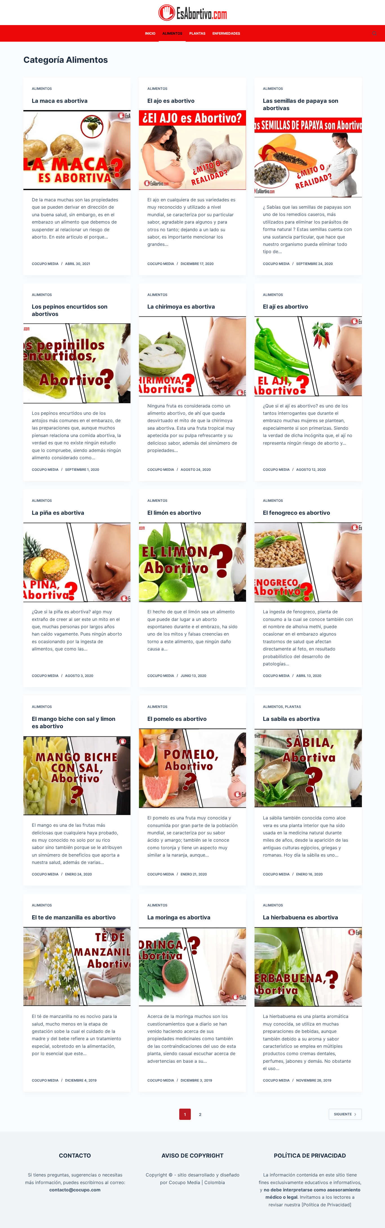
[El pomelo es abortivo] (192, 768)
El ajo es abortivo (170, 100)
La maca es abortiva (60, 100)
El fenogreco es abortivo (296, 512)
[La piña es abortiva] (76, 562)
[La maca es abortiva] (76, 150)
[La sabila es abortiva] (308, 768)
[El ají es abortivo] (308, 356)
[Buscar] (374, 33)
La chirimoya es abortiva (181, 306)
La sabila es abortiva (291, 719)
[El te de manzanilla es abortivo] (76, 967)
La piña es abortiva (58, 512)
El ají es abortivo (285, 306)
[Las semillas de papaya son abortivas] (308, 157)
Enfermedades (226, 33)
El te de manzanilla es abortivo (74, 917)
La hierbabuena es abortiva (300, 917)
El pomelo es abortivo (177, 719)
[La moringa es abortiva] (192, 967)
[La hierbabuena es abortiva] (308, 967)
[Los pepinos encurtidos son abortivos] (76, 363)
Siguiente (343, 1114)
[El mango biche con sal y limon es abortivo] (76, 776)
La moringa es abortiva (179, 917)
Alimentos (172, 33)
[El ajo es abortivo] (192, 150)
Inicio (150, 33)
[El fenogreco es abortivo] (308, 562)
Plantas (197, 33)
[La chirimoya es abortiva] (192, 356)
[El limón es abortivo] (192, 562)
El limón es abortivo (174, 512)
